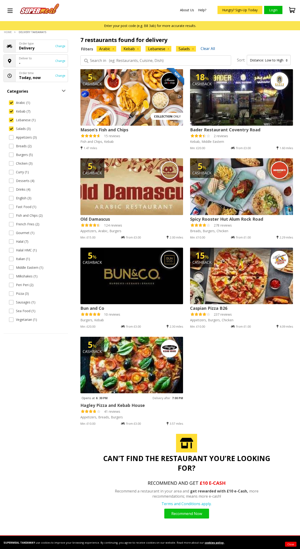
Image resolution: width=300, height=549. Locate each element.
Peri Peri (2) (25, 285)
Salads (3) (23, 128)
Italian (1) (23, 259)
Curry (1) (22, 172)
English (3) (23, 198)
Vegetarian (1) (26, 319)
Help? (202, 10)
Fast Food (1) (26, 206)
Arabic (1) (23, 102)
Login (273, 10)
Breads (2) (24, 146)
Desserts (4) (25, 180)
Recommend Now (186, 513)
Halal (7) (22, 241)
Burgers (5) (24, 154)
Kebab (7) (23, 111)
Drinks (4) (23, 189)
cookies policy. (214, 542)
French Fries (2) (27, 224)
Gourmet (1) (25, 233)
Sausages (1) (25, 302)
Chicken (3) (24, 163)
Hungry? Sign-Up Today (240, 10)
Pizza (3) (22, 293)
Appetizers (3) (26, 137)
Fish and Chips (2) (29, 215)
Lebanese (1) (26, 120)
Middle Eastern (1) (29, 267)
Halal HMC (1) (26, 250)
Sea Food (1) (25, 311)
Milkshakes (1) (27, 276)
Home (8, 32)
